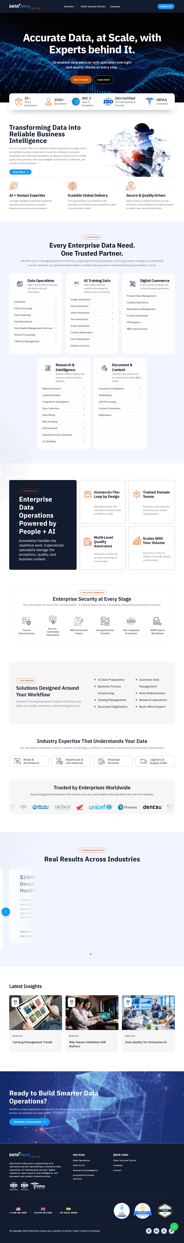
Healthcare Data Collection (57, 434)
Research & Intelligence (65, 367)
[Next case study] (178, 912)
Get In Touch (81, 79)
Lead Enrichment (51, 395)
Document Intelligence (111, 388)
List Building (49, 441)
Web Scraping (49, 421)
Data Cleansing (22, 315)
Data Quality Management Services (33, 328)
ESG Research (49, 428)
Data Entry (20, 301)
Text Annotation (79, 319)
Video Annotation (80, 312)
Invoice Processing (24, 334)
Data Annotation (80, 306)
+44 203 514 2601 (43, 1212)
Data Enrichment (23, 321)
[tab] (90, 954)
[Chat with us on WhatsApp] (174, 1227)
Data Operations (40, 280)
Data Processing (23, 308)
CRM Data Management (26, 341)
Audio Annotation (80, 325)
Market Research (51, 388)
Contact (117, 1170)
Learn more (103, 79)
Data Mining (48, 415)
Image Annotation (81, 299)
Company (115, 6)
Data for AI (79, 1165)
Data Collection (50, 408)
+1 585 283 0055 (18, 1212)
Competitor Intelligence (55, 401)
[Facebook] (149, 1231)
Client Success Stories (93, 6)
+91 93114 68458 (68, 1212)
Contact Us (165, 6)
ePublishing (105, 395)
